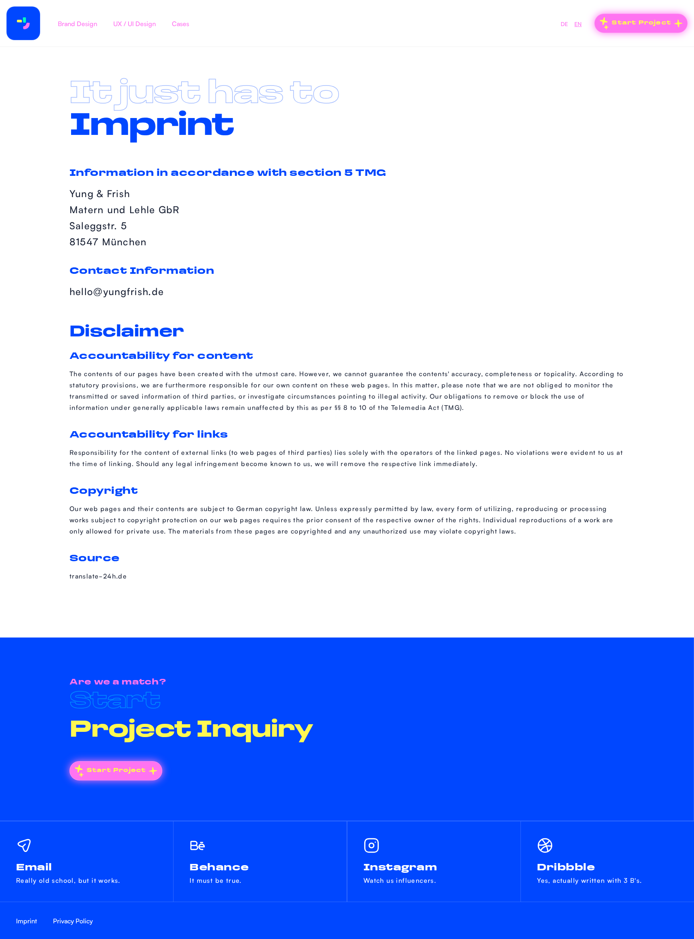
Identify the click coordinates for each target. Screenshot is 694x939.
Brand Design (77, 23)
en (578, 24)
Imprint (26, 920)
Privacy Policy (73, 920)
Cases (180, 23)
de (564, 24)
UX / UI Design (134, 23)
